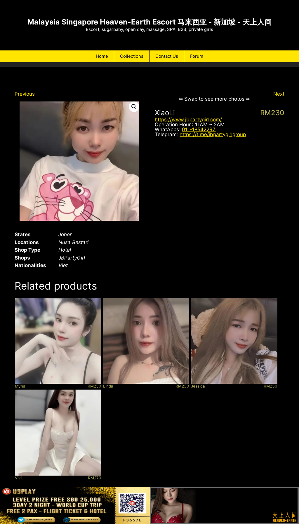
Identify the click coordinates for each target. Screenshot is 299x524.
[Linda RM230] (146, 341)
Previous (25, 94)
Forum (196, 56)
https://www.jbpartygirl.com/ (188, 119)
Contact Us (166, 56)
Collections (131, 56)
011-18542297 (198, 129)
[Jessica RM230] (234, 341)
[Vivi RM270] (58, 433)
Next (278, 94)
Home (102, 56)
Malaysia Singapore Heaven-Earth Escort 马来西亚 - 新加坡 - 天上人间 (149, 21)
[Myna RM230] (58, 341)
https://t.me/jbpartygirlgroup (213, 134)
